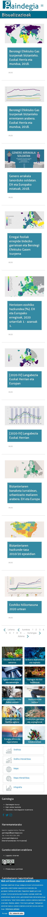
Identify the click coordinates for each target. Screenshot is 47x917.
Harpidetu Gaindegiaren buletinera (19, 810)
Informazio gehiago (12, 909)
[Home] (20, 5)
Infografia (18, 787)
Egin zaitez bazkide (13, 807)
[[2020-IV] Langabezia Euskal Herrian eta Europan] (24, 357)
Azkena (21, 636)
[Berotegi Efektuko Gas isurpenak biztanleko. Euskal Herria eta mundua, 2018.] (24, 33)
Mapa (16, 768)
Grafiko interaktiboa (22, 759)
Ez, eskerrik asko (16, 913)
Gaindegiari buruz (13, 804)
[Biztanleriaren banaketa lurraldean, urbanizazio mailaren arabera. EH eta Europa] (24, 469)
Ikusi (11, 72)
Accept (4, 913)
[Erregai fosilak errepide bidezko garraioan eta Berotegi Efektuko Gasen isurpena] (24, 220)
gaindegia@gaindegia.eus (12, 833)
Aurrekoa (25, 629)
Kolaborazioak (34, 742)
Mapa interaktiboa (21, 778)
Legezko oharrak (12, 855)
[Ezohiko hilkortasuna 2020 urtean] (24, 586)
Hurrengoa (32, 633)
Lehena (11, 629)
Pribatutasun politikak (14, 869)
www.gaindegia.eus (10, 838)
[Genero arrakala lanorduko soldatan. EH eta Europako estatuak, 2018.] (24, 158)
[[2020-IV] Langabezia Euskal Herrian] (24, 415)
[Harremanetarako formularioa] (14, 841)
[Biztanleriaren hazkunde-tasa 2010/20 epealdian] (24, 529)
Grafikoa (17, 749)
